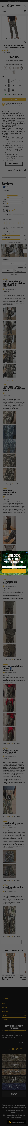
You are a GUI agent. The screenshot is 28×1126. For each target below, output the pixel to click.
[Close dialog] (27, 552)
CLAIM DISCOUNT (14, 571)
